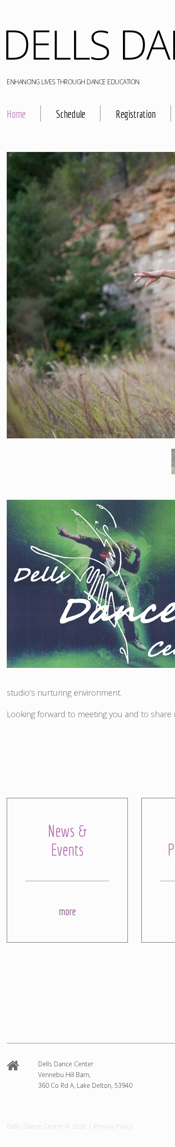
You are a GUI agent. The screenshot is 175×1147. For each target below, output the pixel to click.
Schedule (70, 114)
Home (16, 114)
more (67, 911)
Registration (136, 114)
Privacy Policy (113, 1126)
